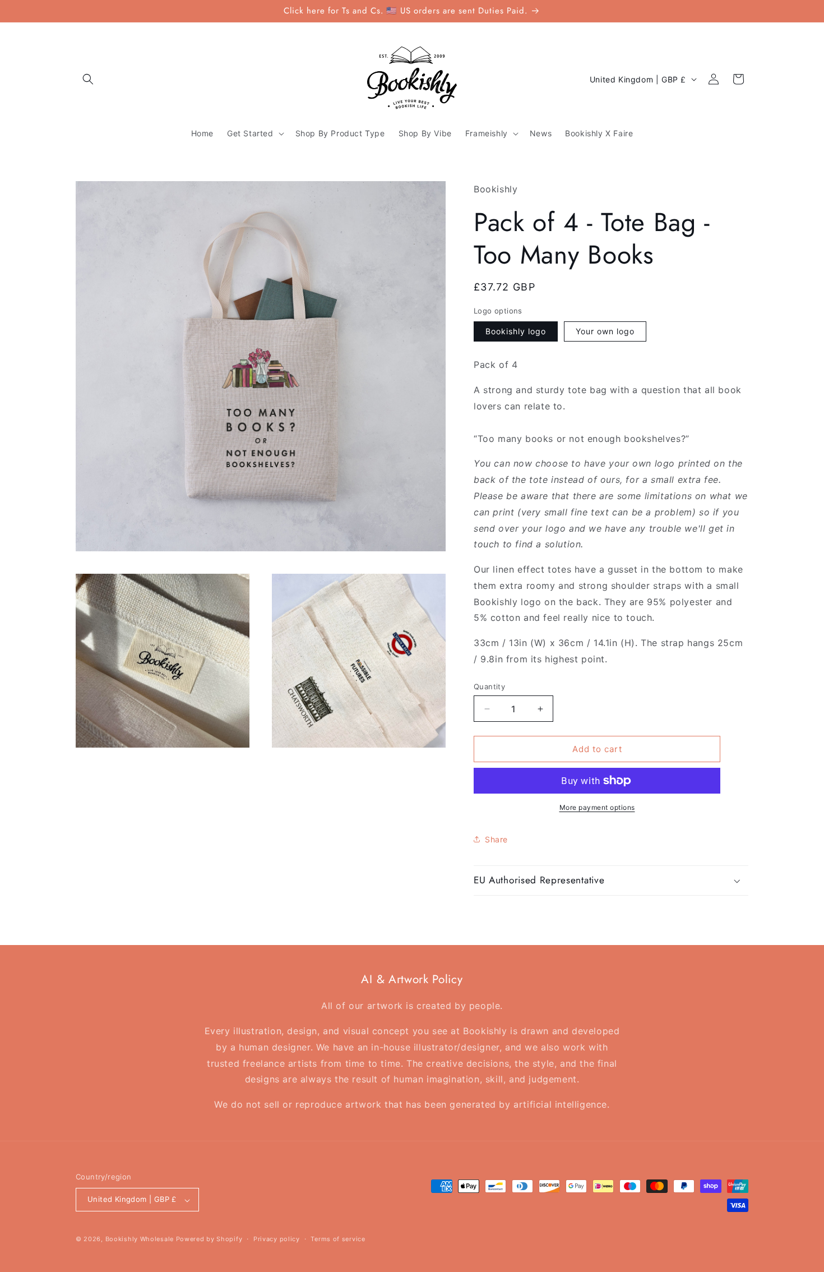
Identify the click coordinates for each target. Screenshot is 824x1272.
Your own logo (605, 331)
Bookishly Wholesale (139, 1239)
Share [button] (496, 839)
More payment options (597, 807)
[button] (88, 79)
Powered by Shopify (209, 1239)
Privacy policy (276, 1239)
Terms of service (338, 1239)
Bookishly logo (515, 331)
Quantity (489, 686)
